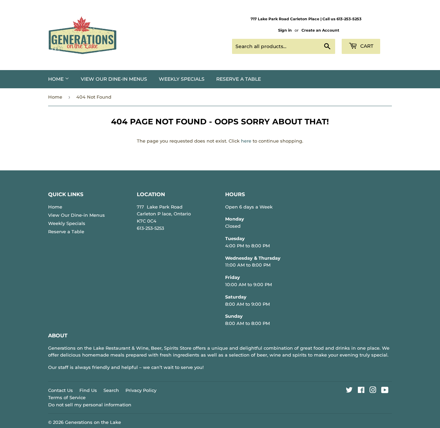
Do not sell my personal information (89, 404)
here (246, 141)
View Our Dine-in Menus (114, 79)
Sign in (285, 30)
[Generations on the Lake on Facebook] (361, 391)
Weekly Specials (182, 79)
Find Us (88, 390)
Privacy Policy (140, 390)
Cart (366, 46)
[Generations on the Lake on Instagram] (373, 391)
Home (56, 79)
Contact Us (60, 390)
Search (111, 390)
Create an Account (320, 30)
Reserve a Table (238, 79)
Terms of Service (67, 397)
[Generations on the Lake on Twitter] (349, 391)
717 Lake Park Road (160, 207)
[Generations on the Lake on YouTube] (384, 391)
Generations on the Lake (93, 422)
